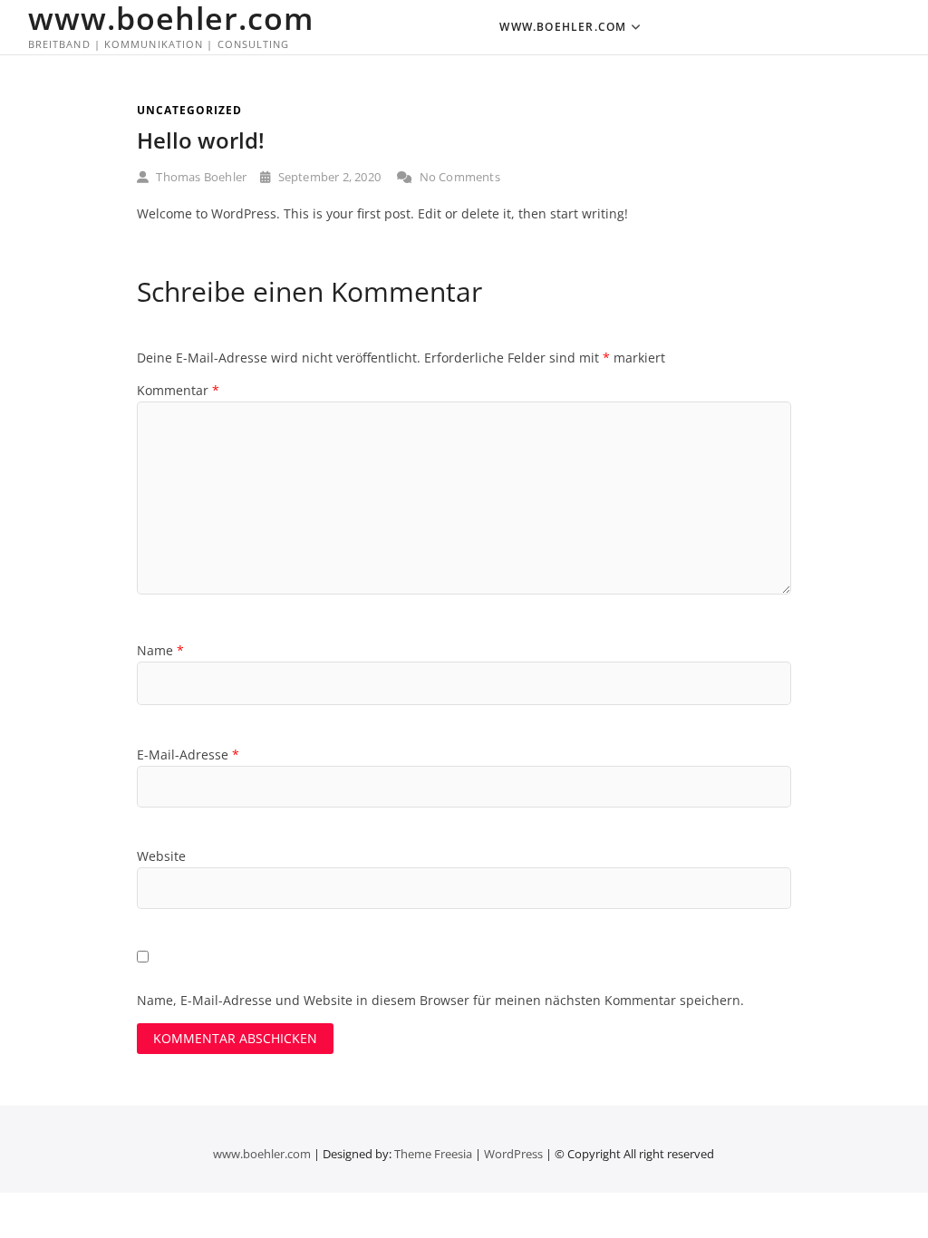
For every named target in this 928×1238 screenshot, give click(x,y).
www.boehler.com (171, 18)
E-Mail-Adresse (188, 754)
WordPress (513, 1154)
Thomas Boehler (199, 177)
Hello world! (201, 140)
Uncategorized (189, 110)
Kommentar (178, 390)
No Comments (457, 177)
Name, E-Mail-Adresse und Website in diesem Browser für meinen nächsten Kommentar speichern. (440, 1000)
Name (160, 650)
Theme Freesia (433, 1154)
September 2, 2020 (328, 177)
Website (161, 856)
